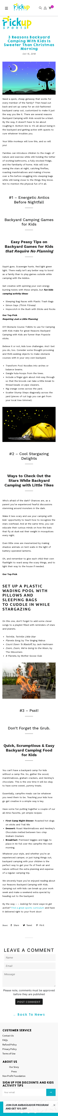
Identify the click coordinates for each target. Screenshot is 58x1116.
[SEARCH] (40, 7)
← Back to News (29, 1014)
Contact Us (8, 1035)
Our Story (14, 1066)
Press (14, 1071)
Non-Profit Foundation (13, 1075)
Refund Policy (9, 1044)
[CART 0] (49, 7)
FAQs (5, 1040)
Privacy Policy (9, 1048)
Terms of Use (8, 1053)
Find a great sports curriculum (27, 907)
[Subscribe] (51, 1092)
